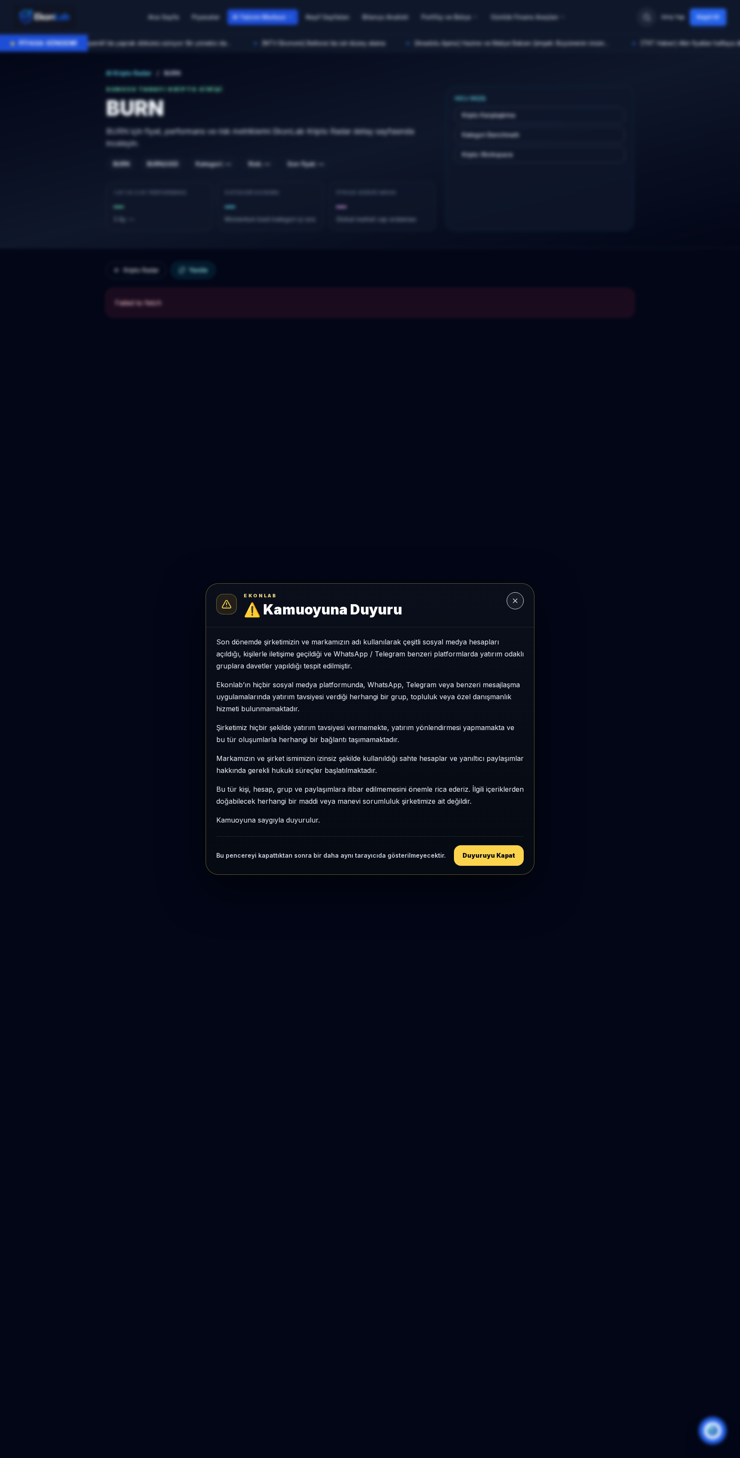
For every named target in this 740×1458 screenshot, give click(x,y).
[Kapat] (515, 600)
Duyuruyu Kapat (488, 855)
